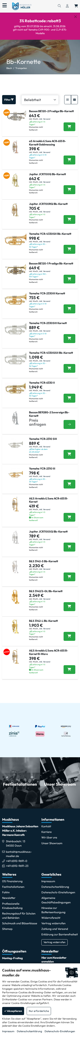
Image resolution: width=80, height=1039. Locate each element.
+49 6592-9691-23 (17, 865)
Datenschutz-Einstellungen (60, 1031)
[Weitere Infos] (69, 424)
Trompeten (21, 68)
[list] (67, 99)
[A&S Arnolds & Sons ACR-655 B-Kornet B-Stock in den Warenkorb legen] (69, 669)
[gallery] (74, 99)
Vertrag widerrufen (54, 942)
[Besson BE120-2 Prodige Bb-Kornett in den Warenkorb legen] (69, 126)
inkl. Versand (44, 119)
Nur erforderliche (39, 1011)
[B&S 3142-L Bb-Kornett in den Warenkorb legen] (69, 636)
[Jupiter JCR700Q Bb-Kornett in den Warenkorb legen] (69, 189)
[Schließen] (75, 17)
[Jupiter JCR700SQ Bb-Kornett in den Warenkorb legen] (69, 547)
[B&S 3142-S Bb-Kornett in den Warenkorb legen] (69, 576)
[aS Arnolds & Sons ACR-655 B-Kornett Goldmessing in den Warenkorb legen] (69, 160)
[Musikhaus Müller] (21, 5)
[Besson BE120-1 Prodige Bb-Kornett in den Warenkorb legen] (69, 279)
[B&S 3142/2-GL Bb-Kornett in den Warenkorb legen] (69, 606)
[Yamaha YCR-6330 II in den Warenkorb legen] (69, 398)
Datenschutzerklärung (29, 1031)
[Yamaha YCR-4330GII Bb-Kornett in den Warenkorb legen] (69, 249)
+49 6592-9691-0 (16, 861)
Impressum (8, 1031)
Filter (7, 99)
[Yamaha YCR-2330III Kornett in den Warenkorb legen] (69, 308)
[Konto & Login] (67, 6)
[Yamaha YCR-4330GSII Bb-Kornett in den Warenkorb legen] (69, 368)
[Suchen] (59, 6)
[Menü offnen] (4, 6)
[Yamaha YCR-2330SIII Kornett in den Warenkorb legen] (69, 338)
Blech (9, 68)
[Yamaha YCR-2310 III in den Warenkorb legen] (69, 484)
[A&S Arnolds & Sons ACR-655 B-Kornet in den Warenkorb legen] (69, 517)
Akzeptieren (14, 1011)
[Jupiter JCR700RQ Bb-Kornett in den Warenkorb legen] (69, 219)
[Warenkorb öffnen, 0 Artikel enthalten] (76, 6)
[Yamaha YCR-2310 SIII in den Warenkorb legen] (69, 454)
